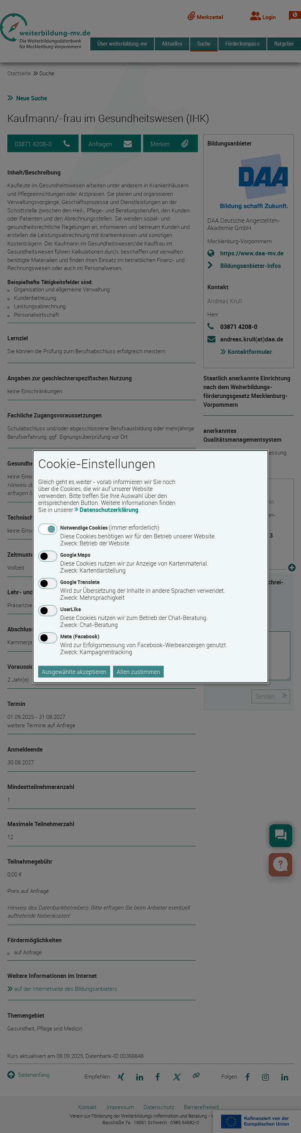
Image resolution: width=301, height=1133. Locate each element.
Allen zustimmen (138, 672)
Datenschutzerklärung (109, 509)
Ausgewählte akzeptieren (74, 672)
